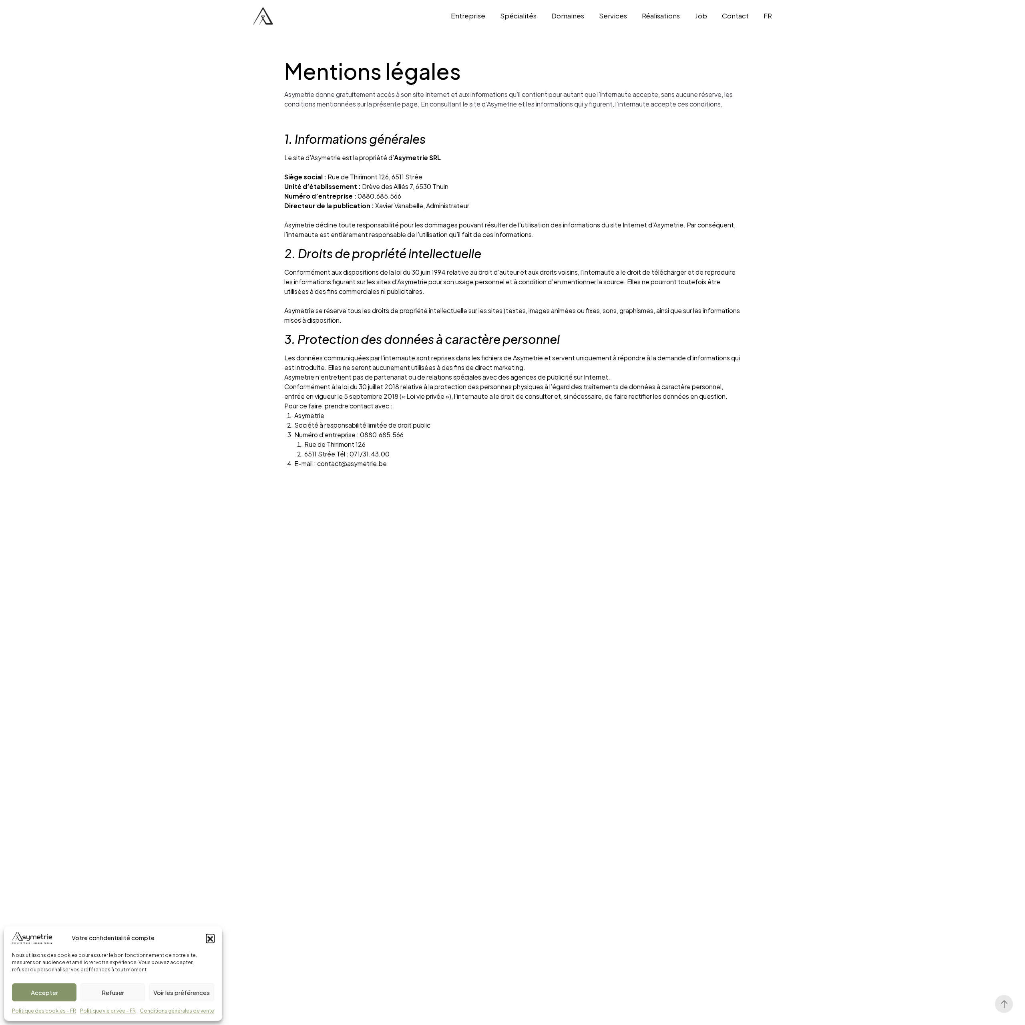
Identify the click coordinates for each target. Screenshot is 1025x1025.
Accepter (44, 992)
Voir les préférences (181, 992)
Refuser (113, 992)
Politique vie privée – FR (108, 1011)
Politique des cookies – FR (44, 1011)
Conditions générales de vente (177, 1011)
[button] (210, 938)
